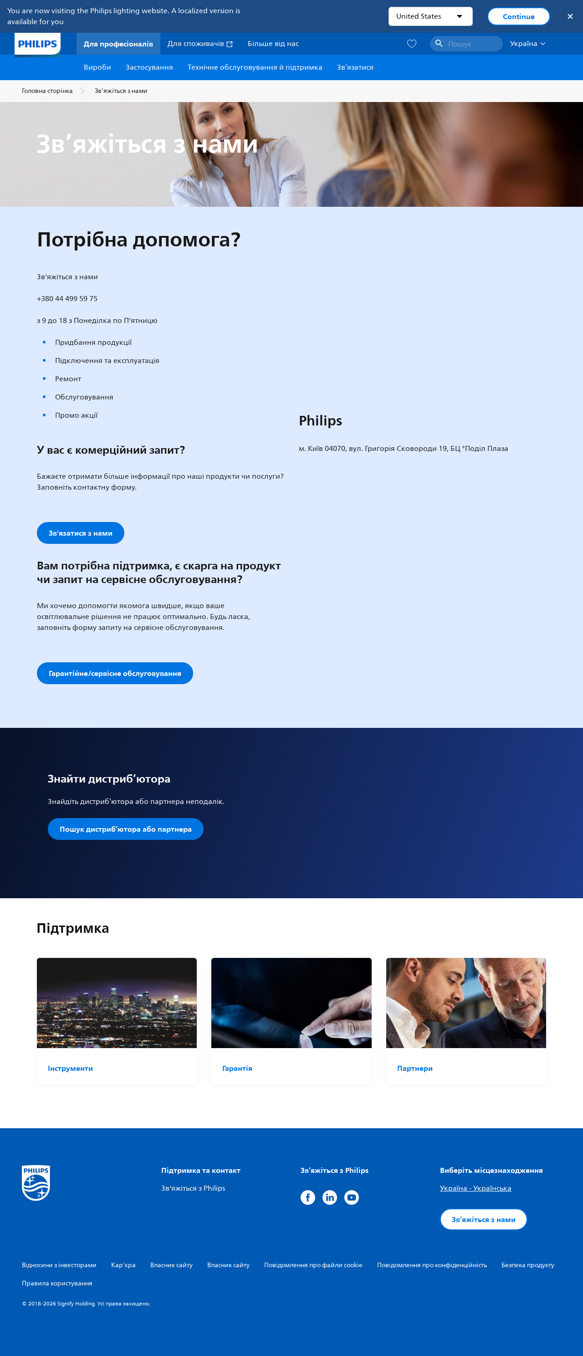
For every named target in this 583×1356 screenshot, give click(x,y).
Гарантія (237, 1068)
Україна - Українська (475, 1188)
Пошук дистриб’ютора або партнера (126, 829)
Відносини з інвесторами (59, 1265)
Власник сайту (171, 1265)
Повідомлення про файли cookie (313, 1265)
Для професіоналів (118, 43)
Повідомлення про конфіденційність (432, 1265)
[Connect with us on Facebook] (308, 1197)
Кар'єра (123, 1265)
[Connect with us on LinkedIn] (329, 1197)
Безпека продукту (527, 1265)
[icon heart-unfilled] (411, 44)
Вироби (97, 67)
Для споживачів (197, 43)
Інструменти (70, 1068)
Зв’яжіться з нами (484, 1219)
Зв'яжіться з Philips (193, 1188)
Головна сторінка (47, 91)
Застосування (149, 67)
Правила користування (57, 1283)
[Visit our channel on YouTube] (351, 1197)
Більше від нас (273, 43)
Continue (519, 16)
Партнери (415, 1068)
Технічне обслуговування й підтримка (255, 67)
